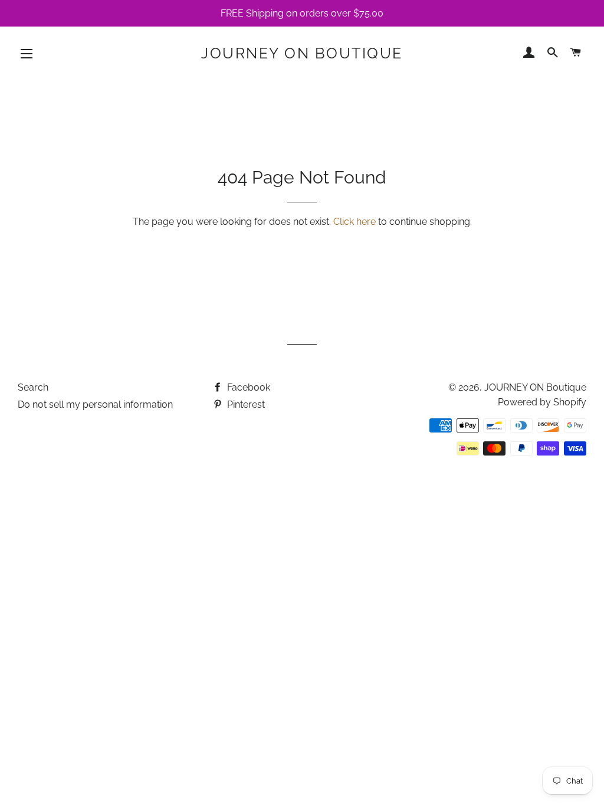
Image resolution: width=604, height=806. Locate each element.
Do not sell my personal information (95, 404)
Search (33, 387)
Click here (354, 221)
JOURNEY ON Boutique (302, 53)
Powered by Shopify (542, 402)
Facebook (247, 387)
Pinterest (245, 404)
